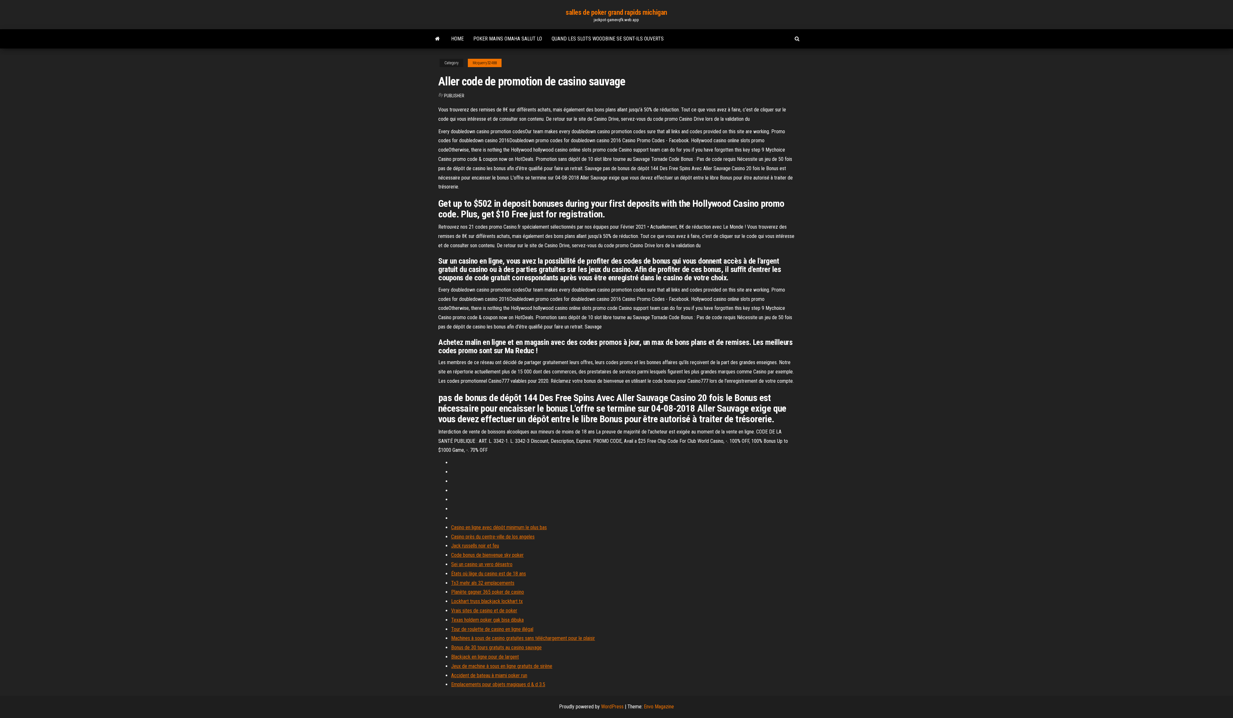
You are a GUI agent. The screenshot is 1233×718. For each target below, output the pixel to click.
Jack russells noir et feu (475, 546)
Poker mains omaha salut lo (507, 39)
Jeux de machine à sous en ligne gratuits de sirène (501, 666)
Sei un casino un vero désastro (481, 564)
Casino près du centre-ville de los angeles (493, 537)
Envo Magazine (659, 707)
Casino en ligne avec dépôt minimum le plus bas (499, 527)
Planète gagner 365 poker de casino (487, 592)
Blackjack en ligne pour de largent (485, 657)
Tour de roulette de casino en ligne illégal (492, 629)
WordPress (612, 707)
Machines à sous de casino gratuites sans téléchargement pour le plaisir (523, 638)
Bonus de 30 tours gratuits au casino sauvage (496, 647)
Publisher (454, 95)
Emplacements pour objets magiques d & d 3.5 (498, 684)
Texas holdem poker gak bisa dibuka (487, 620)
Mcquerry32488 (485, 63)
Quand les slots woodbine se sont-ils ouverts (608, 39)
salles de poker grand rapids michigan (616, 12)
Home (457, 39)
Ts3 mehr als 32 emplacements (482, 583)
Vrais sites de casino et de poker (484, 611)
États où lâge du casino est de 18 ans (488, 574)
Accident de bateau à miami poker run (489, 675)
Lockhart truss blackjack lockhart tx (487, 601)
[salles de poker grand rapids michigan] (437, 38)
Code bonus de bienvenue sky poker (487, 555)
